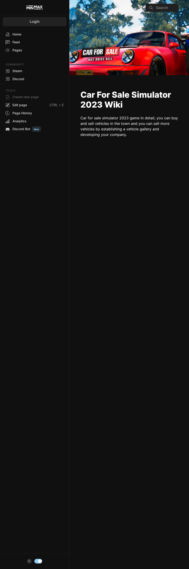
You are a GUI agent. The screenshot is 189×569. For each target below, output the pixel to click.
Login (35, 21)
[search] (162, 8)
